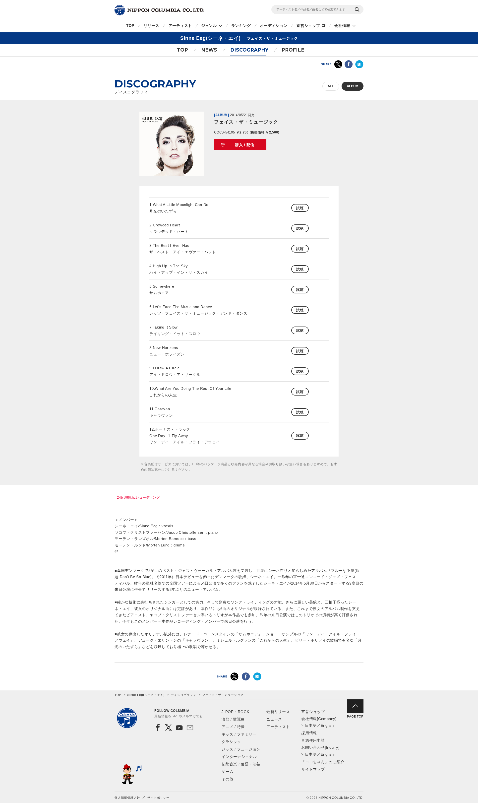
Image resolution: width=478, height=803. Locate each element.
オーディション (273, 25)
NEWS (209, 50)
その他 (227, 779)
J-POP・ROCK (235, 712)
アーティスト (180, 25)
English (327, 725)
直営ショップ (308, 25)
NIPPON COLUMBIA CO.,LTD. (159, 10)
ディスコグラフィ (183, 695)
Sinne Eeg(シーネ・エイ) (146, 695)
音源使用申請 (313, 740)
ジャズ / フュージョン (241, 749)
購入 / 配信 (244, 145)
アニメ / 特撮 (233, 727)
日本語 (311, 725)
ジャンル (209, 25)
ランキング (241, 25)
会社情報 (342, 25)
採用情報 (309, 733)
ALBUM (352, 86)
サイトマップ (313, 769)
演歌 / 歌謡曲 (233, 719)
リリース (151, 25)
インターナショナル (239, 756)
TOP (130, 25)
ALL (331, 86)
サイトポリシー (158, 798)
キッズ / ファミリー (239, 734)
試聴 (300, 208)
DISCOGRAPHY (249, 50)
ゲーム (227, 771)
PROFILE (293, 50)
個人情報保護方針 (127, 798)
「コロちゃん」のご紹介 (322, 762)
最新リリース (278, 712)
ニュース (274, 719)
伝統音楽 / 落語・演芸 (241, 764)
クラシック (231, 741)
